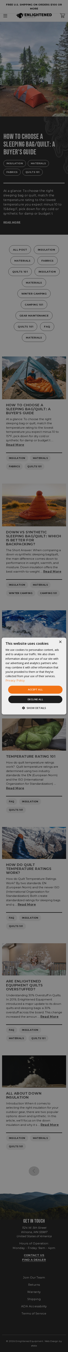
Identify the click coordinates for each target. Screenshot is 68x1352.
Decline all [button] (35, 699)
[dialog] (34, 676)
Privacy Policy (15, 680)
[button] (34, 708)
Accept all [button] (35, 689)
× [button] (60, 642)
